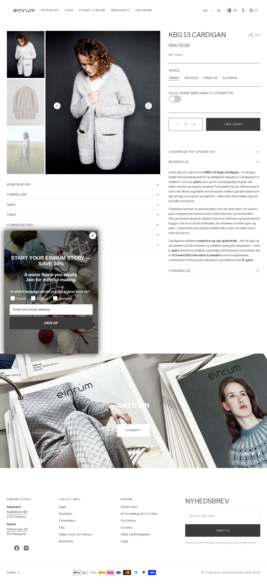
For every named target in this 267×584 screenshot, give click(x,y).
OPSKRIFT (133, 430)
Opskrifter (50, 10)
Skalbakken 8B (17, 512)
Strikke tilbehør (92, 10)
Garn (69, 10)
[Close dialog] (92, 235)
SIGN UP (51, 323)
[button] (220, 10)
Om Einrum (144, 10)
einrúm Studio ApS (236, 572)
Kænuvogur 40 (17, 529)
